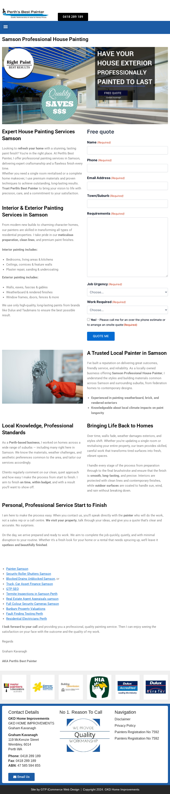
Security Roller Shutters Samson (28, 574)
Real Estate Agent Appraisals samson (32, 599)
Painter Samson (17, 569)
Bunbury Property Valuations (25, 609)
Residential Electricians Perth (26, 619)
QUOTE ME (101, 336)
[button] (5, 26)
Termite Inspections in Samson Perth (31, 594)
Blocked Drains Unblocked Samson (30, 579)
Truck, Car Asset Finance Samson (29, 584)
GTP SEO (12, 589)
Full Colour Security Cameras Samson (32, 604)
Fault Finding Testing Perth (24, 614)
